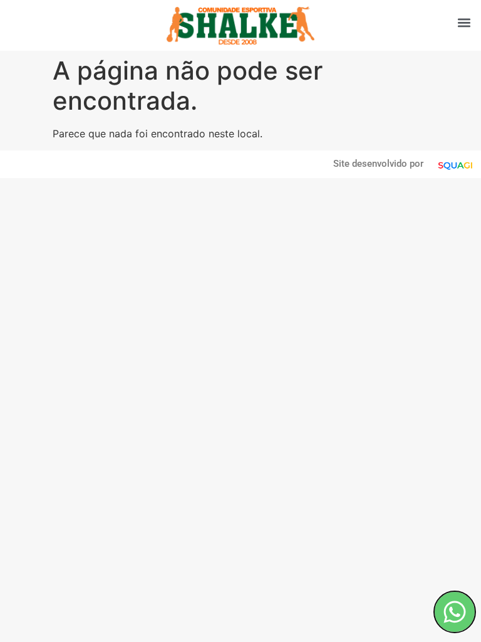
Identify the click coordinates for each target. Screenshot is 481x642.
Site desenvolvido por (378, 163)
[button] (464, 22)
